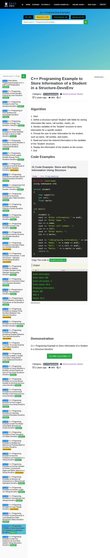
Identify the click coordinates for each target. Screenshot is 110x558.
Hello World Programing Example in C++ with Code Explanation (13, 84)
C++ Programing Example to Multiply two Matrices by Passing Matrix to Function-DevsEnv (13, 445)
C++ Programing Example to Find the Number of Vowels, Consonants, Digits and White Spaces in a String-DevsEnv (13, 468)
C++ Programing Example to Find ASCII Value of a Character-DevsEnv (13, 282)
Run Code (92, 4)
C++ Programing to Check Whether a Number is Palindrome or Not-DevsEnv (13, 301)
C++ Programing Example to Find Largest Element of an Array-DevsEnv (13, 403)
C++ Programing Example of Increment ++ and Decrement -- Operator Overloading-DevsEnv (13, 258)
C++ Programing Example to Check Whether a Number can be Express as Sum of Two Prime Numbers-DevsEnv (13, 370)
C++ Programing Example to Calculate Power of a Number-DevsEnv (13, 246)
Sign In (103, 4)
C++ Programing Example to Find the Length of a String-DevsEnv (13, 490)
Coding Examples (61, 4)
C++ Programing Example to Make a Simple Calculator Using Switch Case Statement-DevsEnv (12, 358)
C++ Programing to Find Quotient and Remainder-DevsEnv (12, 114)
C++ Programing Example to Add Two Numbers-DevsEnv (13, 104)
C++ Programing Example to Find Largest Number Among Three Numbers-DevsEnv (13, 156)
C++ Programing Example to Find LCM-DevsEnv (11, 226)
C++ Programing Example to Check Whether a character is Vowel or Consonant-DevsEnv (13, 145)
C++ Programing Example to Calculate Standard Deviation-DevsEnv (13, 414)
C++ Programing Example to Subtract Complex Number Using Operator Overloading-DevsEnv (11, 270)
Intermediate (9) (60, 17)
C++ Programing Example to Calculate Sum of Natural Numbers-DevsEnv (13, 178)
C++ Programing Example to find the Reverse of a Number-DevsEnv (13, 235)
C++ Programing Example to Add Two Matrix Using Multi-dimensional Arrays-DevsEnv (12, 425)
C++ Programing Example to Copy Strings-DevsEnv (12, 507)
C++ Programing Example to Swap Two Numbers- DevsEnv (13, 123)
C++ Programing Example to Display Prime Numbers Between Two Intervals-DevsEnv (12, 313)
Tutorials (45, 4)
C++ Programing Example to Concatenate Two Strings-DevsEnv (13, 498)
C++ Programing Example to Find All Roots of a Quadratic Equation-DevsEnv (13, 167)
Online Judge (78, 4)
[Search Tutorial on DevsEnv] (22, 4)
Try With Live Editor (57, 260)
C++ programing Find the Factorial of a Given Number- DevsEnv (13, 187)
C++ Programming (51, 94)
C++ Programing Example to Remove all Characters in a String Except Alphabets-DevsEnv (13, 480)
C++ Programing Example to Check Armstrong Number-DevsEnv (13, 324)
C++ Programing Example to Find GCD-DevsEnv (11, 217)
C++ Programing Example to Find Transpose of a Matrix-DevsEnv (13, 434)
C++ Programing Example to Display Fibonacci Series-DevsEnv (12, 207)
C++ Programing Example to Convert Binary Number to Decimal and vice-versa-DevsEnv (13, 382)
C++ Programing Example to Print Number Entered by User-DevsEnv (12, 94)
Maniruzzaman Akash (73, 94)
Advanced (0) (78, 17)
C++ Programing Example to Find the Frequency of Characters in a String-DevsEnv (13, 457)
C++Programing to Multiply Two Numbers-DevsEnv (12, 292)
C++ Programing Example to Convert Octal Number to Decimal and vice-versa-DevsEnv (13, 393)
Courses (35, 4)
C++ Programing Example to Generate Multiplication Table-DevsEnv (13, 197)
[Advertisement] (55, 44)
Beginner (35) (43, 17)
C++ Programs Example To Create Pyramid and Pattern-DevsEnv (13, 346)
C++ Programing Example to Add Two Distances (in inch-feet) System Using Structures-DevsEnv (12, 541)
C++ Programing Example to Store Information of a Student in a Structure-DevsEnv (13, 529)
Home (28, 4)
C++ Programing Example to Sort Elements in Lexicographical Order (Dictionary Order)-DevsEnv (13, 517)
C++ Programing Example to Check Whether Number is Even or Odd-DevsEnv (12, 133)
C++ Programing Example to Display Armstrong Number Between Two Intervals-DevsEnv (13, 334)
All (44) (28, 17)
